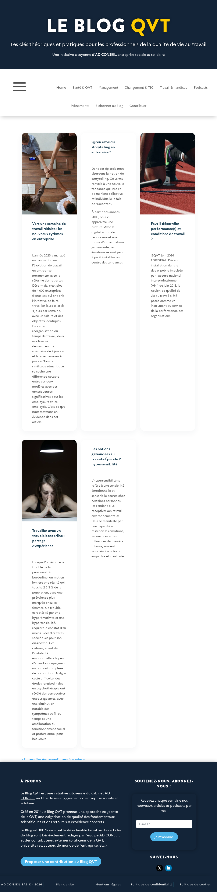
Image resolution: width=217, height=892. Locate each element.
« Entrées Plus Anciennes (39, 759)
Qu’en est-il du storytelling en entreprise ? (103, 146)
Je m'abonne (164, 837)
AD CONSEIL (105, 54)
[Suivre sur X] (159, 868)
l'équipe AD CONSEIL (102, 835)
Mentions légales (108, 884)
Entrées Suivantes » (71, 759)
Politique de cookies (195, 884)
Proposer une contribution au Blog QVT (61, 861)
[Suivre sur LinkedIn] (168, 868)
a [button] (19, 87)
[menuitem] (51, 87)
